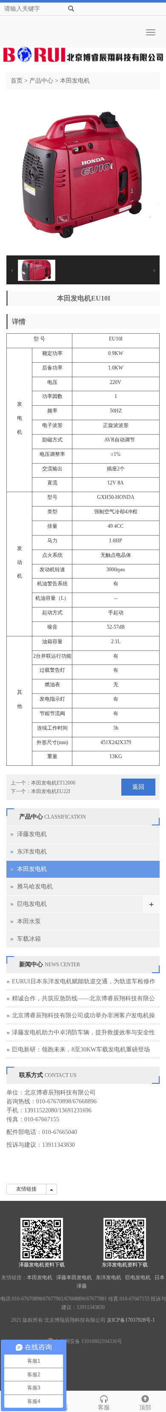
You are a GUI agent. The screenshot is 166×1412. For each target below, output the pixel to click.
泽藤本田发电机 (74, 1277)
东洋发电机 (32, 851)
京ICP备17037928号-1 (131, 1320)
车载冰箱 (29, 939)
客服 (104, 1407)
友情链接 (26, 1189)
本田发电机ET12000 (53, 783)
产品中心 (41, 80)
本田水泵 (29, 921)
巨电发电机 (32, 904)
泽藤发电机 (32, 834)
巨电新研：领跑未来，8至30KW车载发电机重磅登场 (81, 1049)
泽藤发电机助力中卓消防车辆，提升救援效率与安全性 (83, 1032)
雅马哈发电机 (35, 886)
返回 (138, 787)
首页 (17, 80)
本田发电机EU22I (50, 791)
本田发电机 (75, 80)
